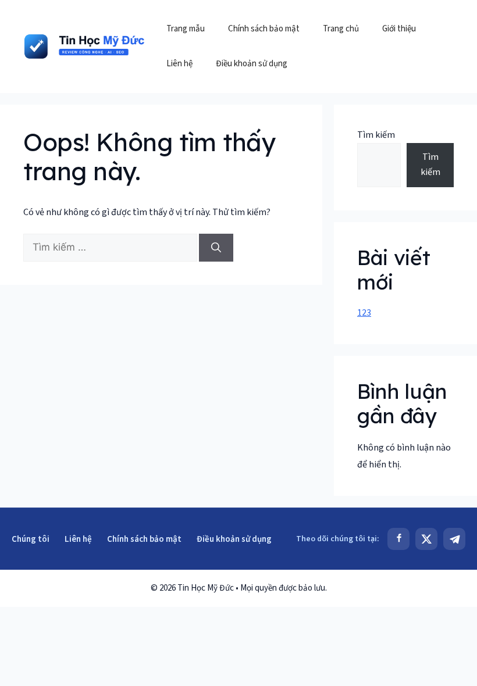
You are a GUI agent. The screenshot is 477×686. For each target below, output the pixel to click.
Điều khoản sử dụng (251, 64)
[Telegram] (454, 539)
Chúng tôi (30, 539)
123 (364, 312)
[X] (426, 539)
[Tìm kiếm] (216, 248)
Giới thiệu (399, 29)
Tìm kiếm (376, 134)
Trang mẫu (185, 29)
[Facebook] (398, 539)
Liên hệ (179, 64)
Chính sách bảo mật (264, 29)
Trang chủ (341, 29)
